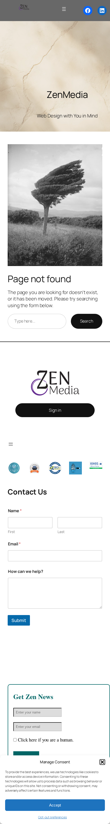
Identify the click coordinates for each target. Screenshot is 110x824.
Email (14, 544)
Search (86, 321)
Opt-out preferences (52, 817)
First (11, 531)
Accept (55, 805)
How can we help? (25, 571)
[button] (102, 762)
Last (61, 531)
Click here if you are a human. (46, 740)
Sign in (55, 410)
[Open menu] (64, 9)
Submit (19, 620)
